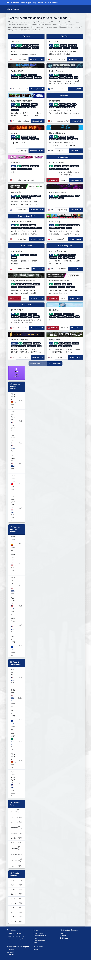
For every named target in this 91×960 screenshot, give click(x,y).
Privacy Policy (38, 933)
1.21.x (16, 917)
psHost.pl (10, 954)
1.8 (16, 908)
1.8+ (16, 880)
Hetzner (63, 936)
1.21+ (16, 921)
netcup (62, 933)
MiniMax (36, 950)
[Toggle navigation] (81, 9)
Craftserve (10, 950)
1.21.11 (16, 885)
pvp (16, 817)
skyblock (15, 849)
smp (16, 822)
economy (16, 828)
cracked (16, 833)
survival (16, 812)
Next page (57, 364)
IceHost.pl (10, 952)
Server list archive (40, 936)
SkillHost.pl (64, 938)
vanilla (16, 838)
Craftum (10, 934)
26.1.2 (16, 894)
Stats (35, 938)
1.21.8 (16, 903)
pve (16, 842)
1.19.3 (16, 899)
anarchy (16, 854)
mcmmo (16, 866)
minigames (16, 861)
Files (35, 943)
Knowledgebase (39, 940)
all (16, 912)
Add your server (16, 374)
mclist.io (14, 9)
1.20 (16, 889)
